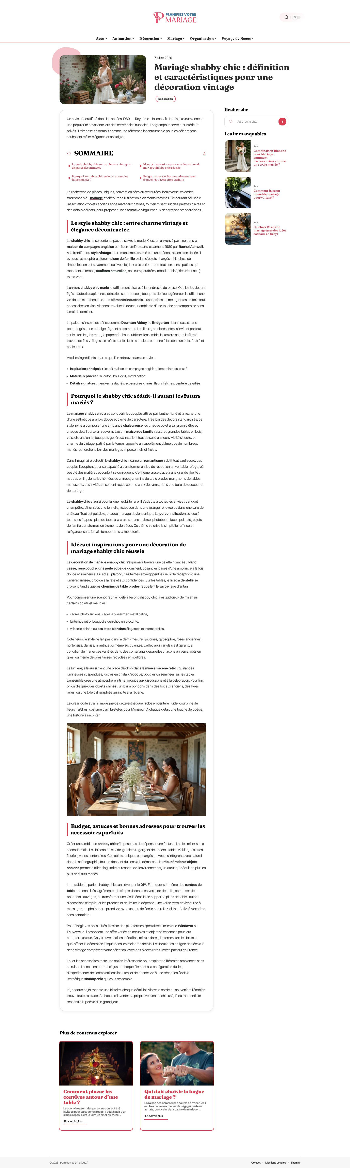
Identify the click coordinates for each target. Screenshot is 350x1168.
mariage (96, 198)
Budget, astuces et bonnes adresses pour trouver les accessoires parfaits (169, 178)
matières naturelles (111, 271)
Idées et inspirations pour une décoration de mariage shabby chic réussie (171, 166)
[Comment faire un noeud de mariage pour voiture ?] (237, 192)
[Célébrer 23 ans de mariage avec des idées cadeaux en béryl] (237, 229)
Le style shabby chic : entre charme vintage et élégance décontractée (101, 166)
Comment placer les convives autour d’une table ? (90, 1097)
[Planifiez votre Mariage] (175, 17)
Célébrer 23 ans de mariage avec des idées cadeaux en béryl (270, 230)
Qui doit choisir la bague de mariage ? (174, 1094)
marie (104, 288)
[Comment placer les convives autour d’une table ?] (96, 1064)
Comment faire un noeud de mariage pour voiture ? (267, 194)
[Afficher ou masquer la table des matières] (159, 153)
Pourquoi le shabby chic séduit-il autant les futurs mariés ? (100, 178)
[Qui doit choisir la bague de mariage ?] (177, 1064)
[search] (286, 17)
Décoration (165, 98)
